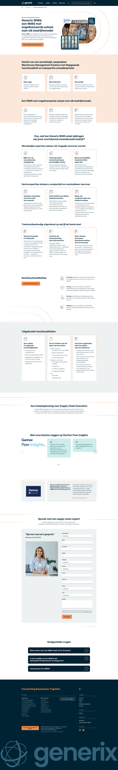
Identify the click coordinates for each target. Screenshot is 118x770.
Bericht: (64, 599)
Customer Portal (45, 706)
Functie (64, 566)
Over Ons (81, 698)
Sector (63, 586)
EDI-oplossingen (44, 702)
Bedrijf (63, 553)
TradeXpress (44, 704)
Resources (81, 720)
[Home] (22, 7)
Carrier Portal (25, 711)
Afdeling (64, 559)
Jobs (80, 702)
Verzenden (67, 616)
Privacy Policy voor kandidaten (47, 728)
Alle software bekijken (67, 699)
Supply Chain (28, 7)
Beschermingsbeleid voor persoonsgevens (50, 726)
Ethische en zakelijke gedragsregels (48, 729)
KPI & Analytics (25, 710)
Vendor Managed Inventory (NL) (29, 706)
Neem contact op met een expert (82, 3)
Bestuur (81, 700)
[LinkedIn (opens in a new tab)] (80, 730)
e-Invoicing (43, 700)
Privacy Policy (64, 726)
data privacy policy (88, 612)
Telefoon (64, 579)
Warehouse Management (27, 700)
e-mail (63, 573)
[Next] (95, 452)
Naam (63, 540)
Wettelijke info (58, 728)
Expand (59, 650)
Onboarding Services (46, 711)
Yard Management (26, 708)
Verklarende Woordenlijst (85, 722)
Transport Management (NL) (28, 704)
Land (63, 592)
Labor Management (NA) (27, 702)
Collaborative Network (46, 710)
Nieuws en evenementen (84, 704)
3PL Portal (24, 713)
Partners (81, 706)
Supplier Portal (44, 708)
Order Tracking (25, 715)
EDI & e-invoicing (44, 698)
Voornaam (64, 546)
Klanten (55, 3)
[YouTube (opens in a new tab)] (83, 730)
